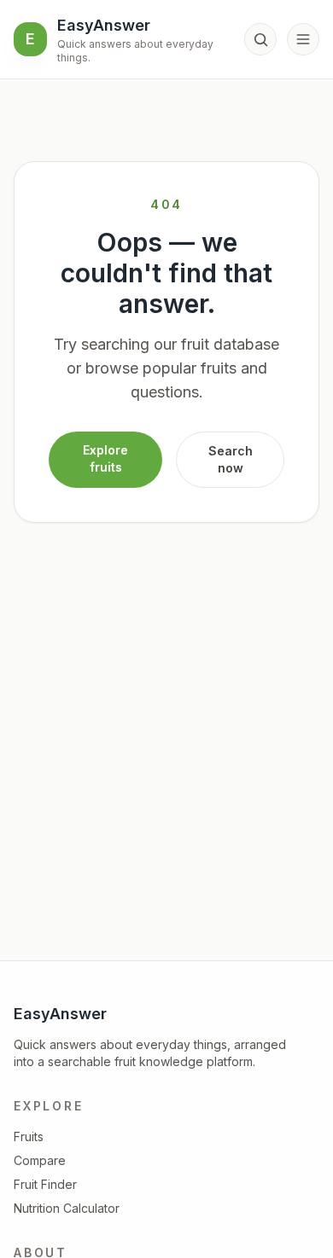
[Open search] (260, 39)
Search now (230, 459)
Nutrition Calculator (67, 1208)
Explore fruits (105, 458)
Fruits (29, 1136)
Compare (40, 1160)
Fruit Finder (45, 1184)
